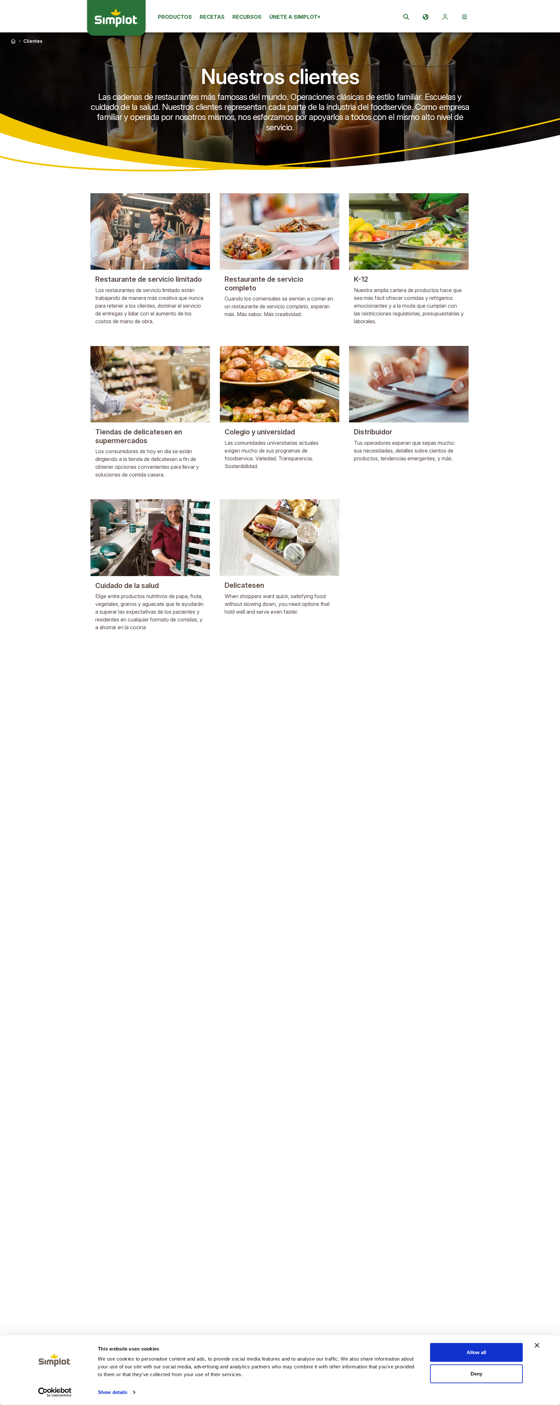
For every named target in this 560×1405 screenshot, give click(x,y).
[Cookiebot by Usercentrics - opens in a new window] (55, 1392)
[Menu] (464, 17)
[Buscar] (406, 17)
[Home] (13, 41)
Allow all (476, 1352)
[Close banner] (537, 1345)
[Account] (445, 17)
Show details (112, 1392)
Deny (476, 1373)
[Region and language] (425, 17)
